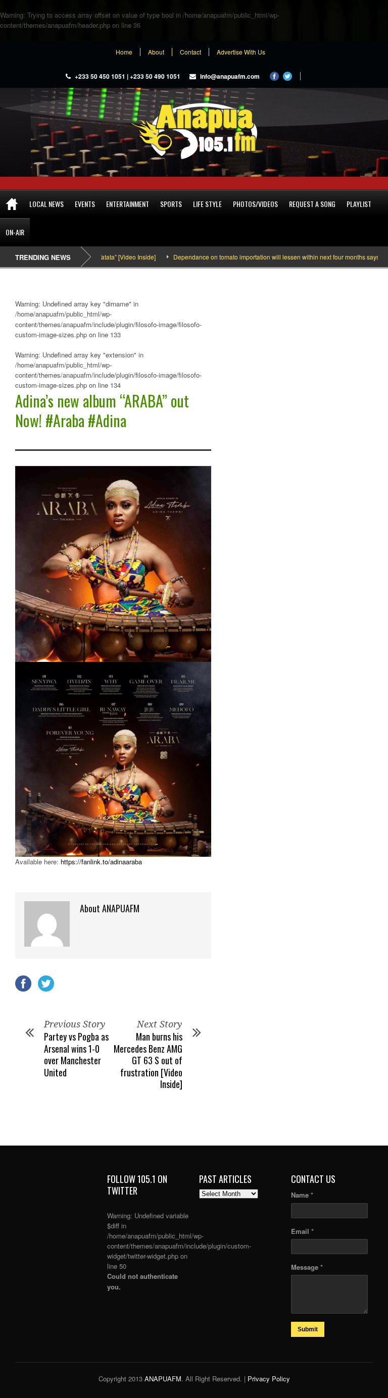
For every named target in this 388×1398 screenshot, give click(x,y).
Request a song (312, 203)
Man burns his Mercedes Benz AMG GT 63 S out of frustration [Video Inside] (148, 1060)
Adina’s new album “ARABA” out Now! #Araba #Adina (102, 410)
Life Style (207, 203)
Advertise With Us (241, 52)
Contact (190, 52)
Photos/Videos (255, 203)
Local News (46, 203)
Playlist (359, 203)
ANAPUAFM (162, 1378)
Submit (308, 1329)
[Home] (12, 204)
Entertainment (127, 203)
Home (124, 52)
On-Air (15, 232)
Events (85, 203)
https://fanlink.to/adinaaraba (101, 861)
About (156, 52)
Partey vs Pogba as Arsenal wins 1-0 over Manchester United (76, 1054)
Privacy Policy (269, 1378)
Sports (171, 203)
